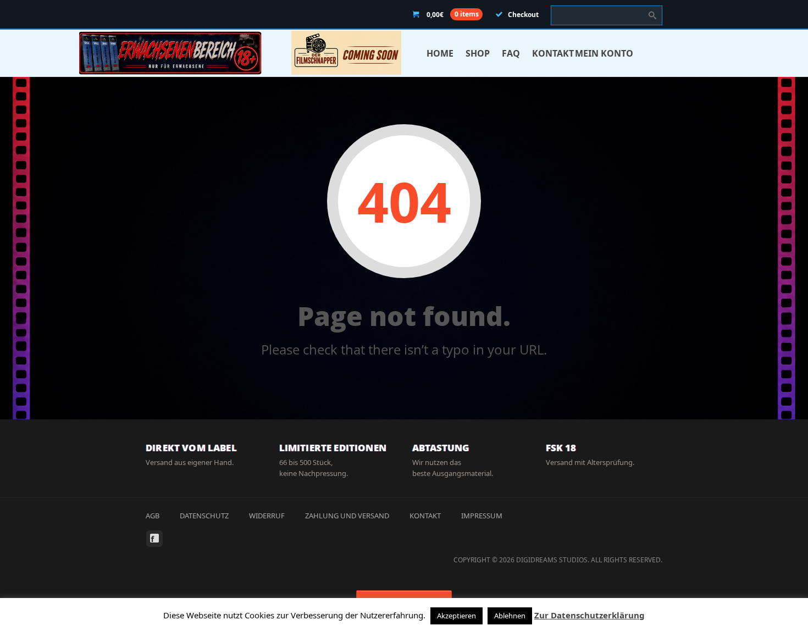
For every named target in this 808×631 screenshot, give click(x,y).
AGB (152, 516)
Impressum (481, 516)
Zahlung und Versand (347, 516)
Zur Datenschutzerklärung (589, 615)
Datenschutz (204, 516)
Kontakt (553, 53)
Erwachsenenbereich (170, 53)
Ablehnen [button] (509, 616)
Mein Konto (604, 53)
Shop (478, 53)
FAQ (511, 53)
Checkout (523, 14)
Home (440, 53)
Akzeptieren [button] (456, 616)
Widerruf (267, 516)
